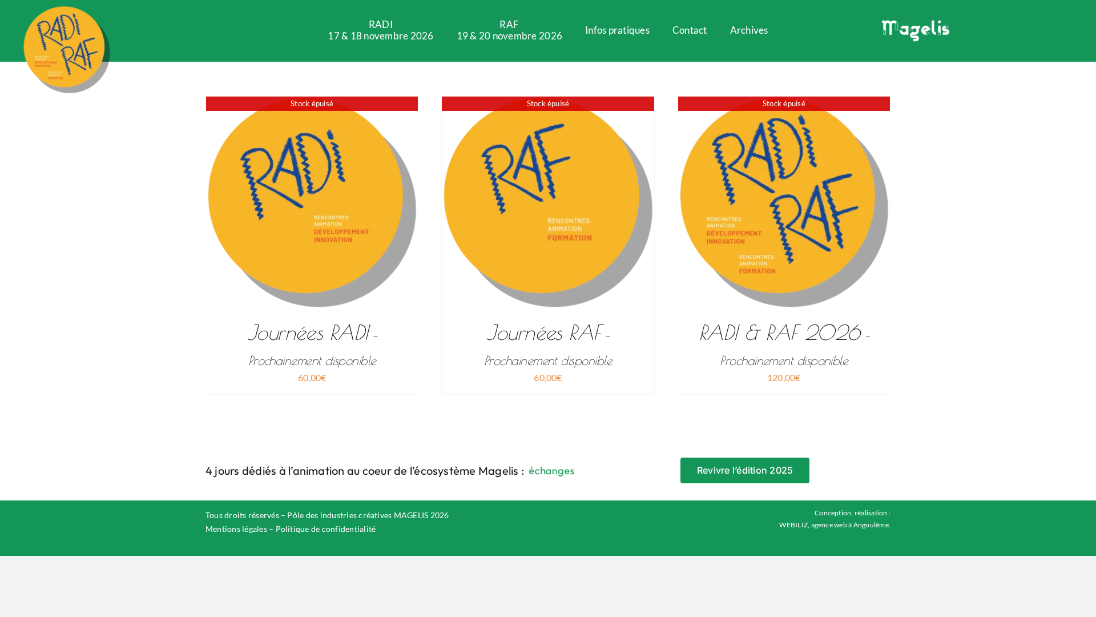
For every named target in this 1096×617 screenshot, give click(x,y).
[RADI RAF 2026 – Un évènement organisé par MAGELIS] (67, 10)
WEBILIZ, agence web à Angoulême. (834, 524)
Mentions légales (236, 529)
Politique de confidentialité (326, 529)
